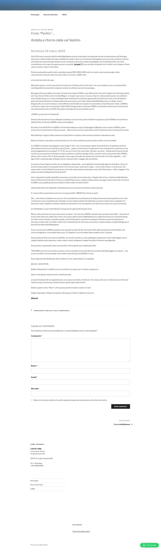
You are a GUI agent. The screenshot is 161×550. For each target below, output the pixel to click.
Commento (36, 336)
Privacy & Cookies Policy (39, 545)
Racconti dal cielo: (51, 15)
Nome (34, 366)
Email (34, 377)
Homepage (35, 15)
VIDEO (64, 15)
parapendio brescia (43, 310)
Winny (50, 29)
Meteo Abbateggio (77, 524)
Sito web (35, 389)
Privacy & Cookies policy (81, 531)
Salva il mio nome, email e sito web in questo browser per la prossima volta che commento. (70, 400)
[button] (149, 545)
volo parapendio (62, 310)
